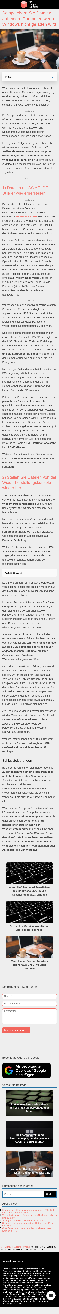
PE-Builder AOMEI (27, 216)
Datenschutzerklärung (13, 1261)
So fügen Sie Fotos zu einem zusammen (22, 1220)
